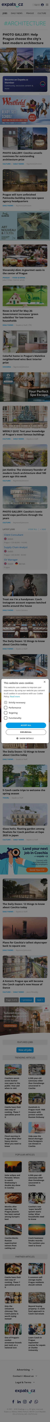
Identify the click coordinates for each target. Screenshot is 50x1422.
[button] (25, 738)
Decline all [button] (25, 732)
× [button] (44, 682)
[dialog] (25, 711)
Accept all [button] (26, 725)
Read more (15, 696)
